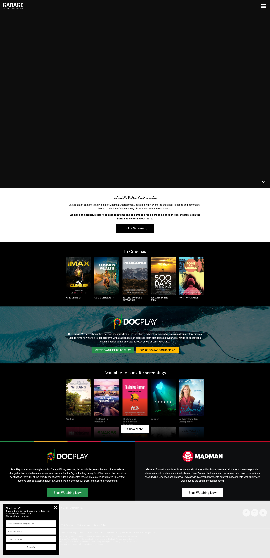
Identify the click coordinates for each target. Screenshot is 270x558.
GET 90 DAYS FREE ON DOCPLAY (113, 350)
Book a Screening (135, 228)
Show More (135, 429)
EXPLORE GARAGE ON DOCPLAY (157, 350)
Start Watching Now (67, 493)
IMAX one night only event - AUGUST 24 (38, 181)
